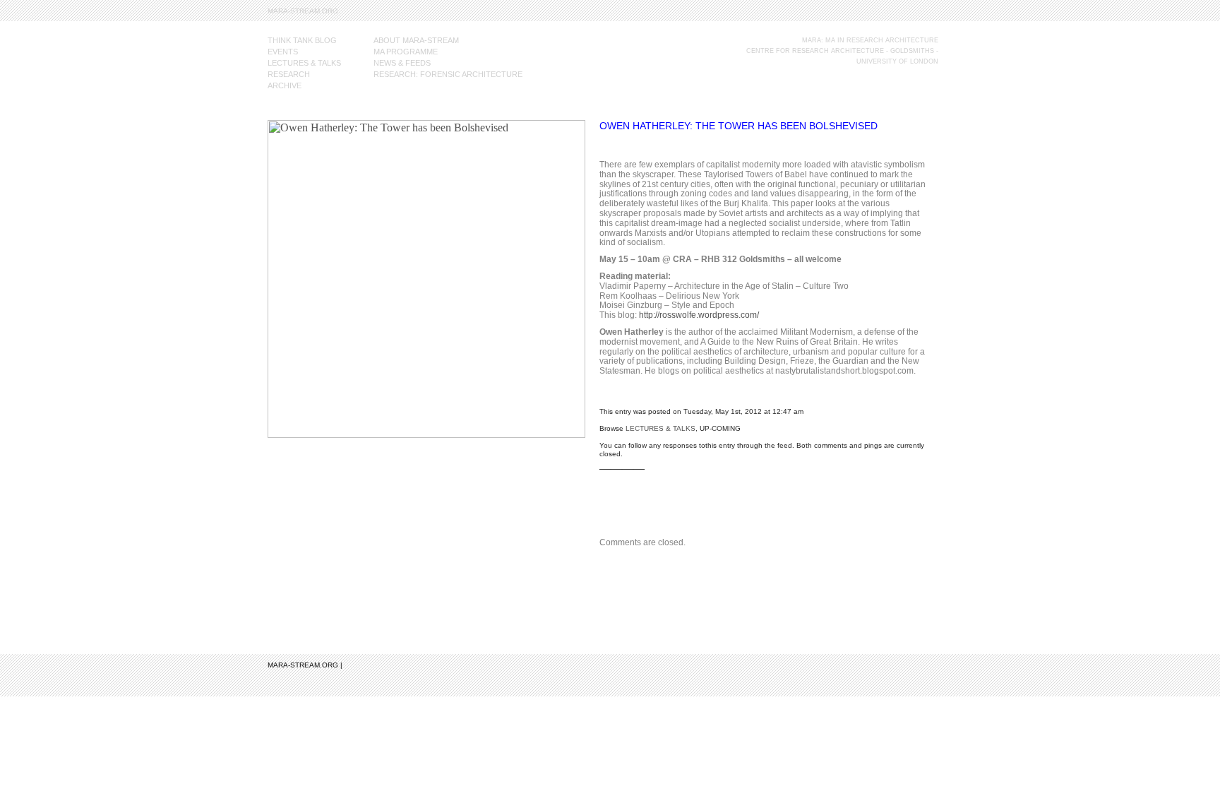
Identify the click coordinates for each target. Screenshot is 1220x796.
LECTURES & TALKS (304, 63)
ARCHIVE (284, 85)
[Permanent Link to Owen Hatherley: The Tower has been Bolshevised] (426, 434)
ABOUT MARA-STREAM (416, 40)
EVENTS (283, 51)
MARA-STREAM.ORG (303, 11)
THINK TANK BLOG (302, 40)
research (289, 74)
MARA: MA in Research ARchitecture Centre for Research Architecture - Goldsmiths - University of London (842, 51)
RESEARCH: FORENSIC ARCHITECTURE (447, 74)
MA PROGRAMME (405, 51)
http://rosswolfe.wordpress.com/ (699, 315)
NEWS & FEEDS (402, 63)
